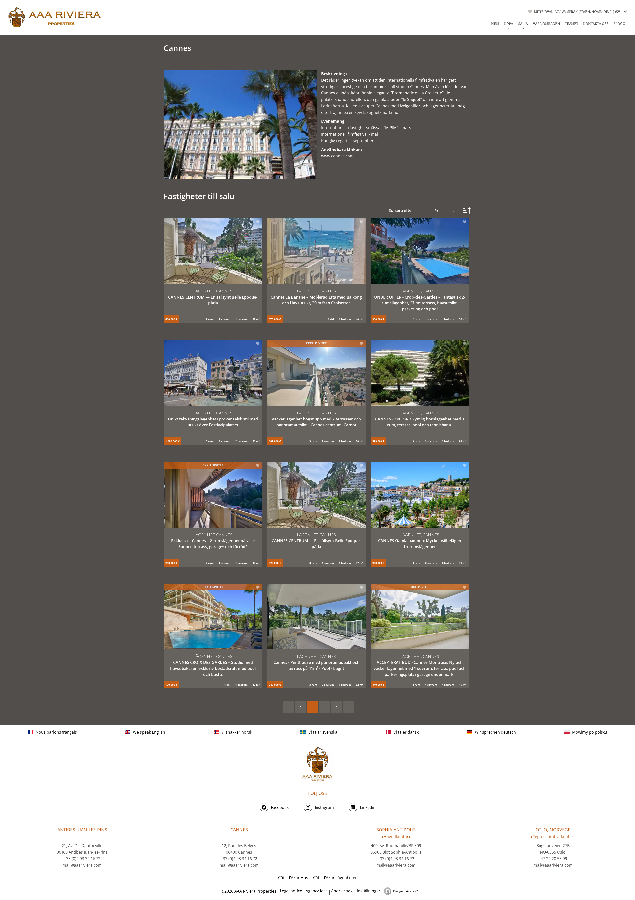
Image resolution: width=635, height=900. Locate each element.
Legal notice (291, 891)
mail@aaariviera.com (82, 865)
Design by (405, 891)
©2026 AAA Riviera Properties (248, 891)
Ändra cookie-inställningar (355, 891)
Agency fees (317, 891)
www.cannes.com (337, 156)
